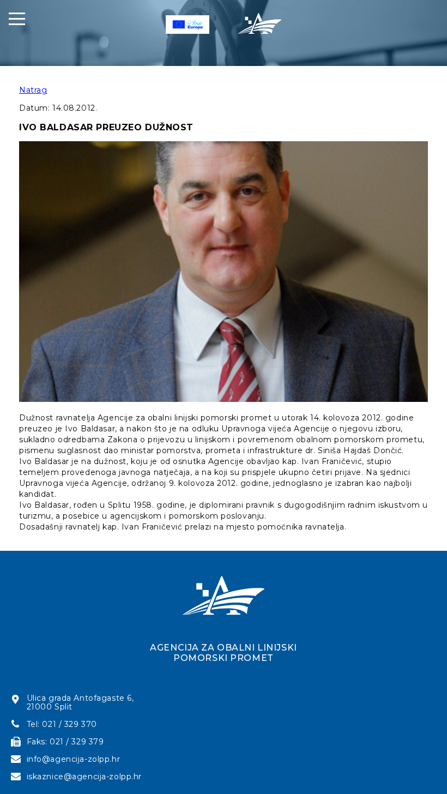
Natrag (33, 90)
